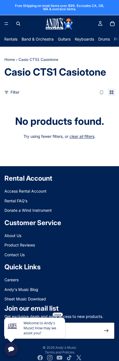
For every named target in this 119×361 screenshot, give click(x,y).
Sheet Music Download (25, 299)
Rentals (10, 39)
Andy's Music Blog (21, 289)
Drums (104, 39)
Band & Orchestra (38, 39)
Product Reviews (19, 245)
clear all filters (81, 136)
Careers (11, 279)
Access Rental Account (25, 191)
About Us (12, 235)
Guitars (64, 39)
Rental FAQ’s (15, 200)
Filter (15, 92)
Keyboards (84, 39)
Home (9, 59)
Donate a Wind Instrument (28, 210)
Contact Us (14, 254)
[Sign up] (106, 331)
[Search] (18, 24)
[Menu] (6, 23)
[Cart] (112, 24)
